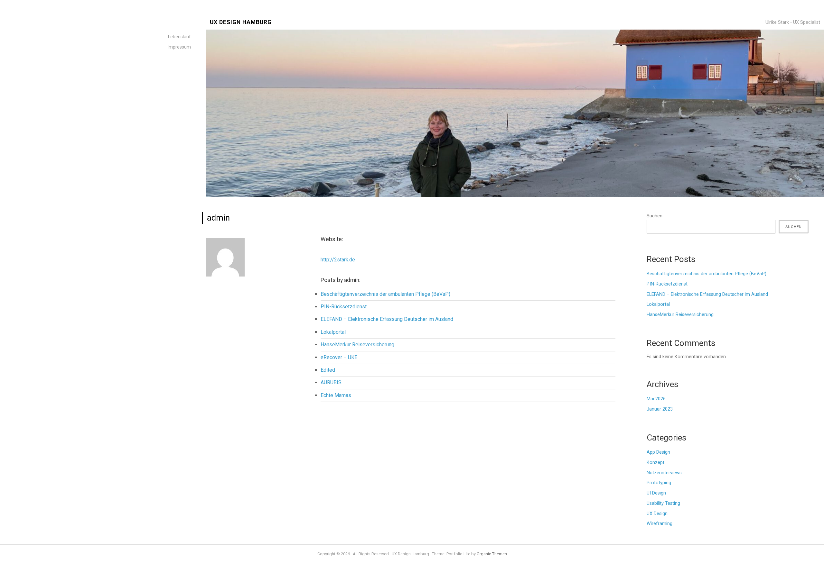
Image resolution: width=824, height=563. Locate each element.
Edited (328, 370)
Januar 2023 (660, 409)
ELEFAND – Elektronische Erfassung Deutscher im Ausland (387, 319)
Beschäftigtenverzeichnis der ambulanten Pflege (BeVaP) (385, 294)
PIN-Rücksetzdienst (344, 307)
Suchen (654, 216)
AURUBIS (331, 382)
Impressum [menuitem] (179, 47)
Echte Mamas (336, 395)
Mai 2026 (656, 399)
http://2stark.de (338, 260)
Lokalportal (333, 332)
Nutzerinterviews (664, 473)
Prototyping (659, 483)
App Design (658, 452)
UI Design (656, 493)
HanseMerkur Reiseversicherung (357, 344)
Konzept (655, 462)
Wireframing (659, 523)
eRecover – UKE (339, 357)
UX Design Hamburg (241, 22)
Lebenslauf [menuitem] (179, 37)
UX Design (657, 513)
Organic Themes (492, 553)
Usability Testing (663, 503)
